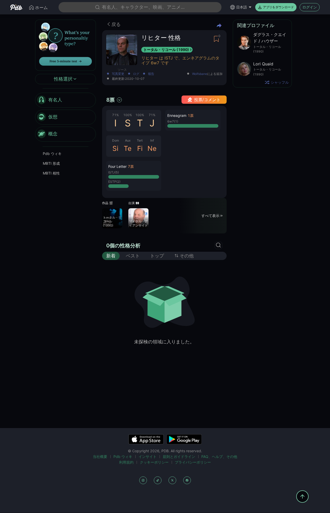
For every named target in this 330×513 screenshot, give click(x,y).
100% (127, 115)
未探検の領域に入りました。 (164, 341)
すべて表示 (210, 215)
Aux (127, 140)
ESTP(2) (114, 182)
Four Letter (117, 166)
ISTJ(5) (113, 172)
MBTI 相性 (51, 173)
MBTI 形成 (51, 163)
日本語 (241, 7)
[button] (133, 176)
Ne (151, 148)
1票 (191, 115)
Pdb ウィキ (52, 153)
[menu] (65, 117)
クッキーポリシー (154, 462)
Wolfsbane (199, 73)
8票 (110, 100)
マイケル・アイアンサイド (138, 223)
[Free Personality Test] (65, 44)
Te (127, 148)
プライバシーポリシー (193, 462)
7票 (131, 166)
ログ (136, 74)
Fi (140, 148)
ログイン (309, 7)
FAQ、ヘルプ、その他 (219, 456)
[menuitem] (65, 100)
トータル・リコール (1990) (166, 49)
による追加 (207, 74)
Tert (140, 140)
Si (115, 148)
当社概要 (100, 456)
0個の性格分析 (123, 245)
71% (115, 115)
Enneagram (176, 115)
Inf (152, 140)
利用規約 (126, 462)
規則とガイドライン (179, 456)
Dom (115, 140)
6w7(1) (172, 121)
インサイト (147, 456)
